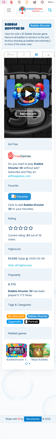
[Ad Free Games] (11, 2)
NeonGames (33, 419)
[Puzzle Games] (27, 2)
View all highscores (20, 265)
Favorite (22, 196)
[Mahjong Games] (19, 2)
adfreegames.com (19, 176)
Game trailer (36, 57)
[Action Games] (42, 2)
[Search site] (50, 10)
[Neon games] (4, 2)
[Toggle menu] (9, 10)
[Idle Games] (35, 2)
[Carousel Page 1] (26, 364)
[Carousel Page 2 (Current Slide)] (30, 364)
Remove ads (28, 113)
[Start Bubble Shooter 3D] (28, 93)
